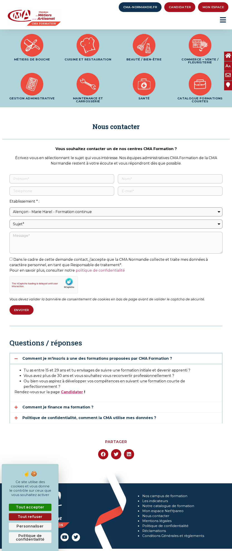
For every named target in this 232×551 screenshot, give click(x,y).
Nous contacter (155, 516)
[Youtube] (64, 537)
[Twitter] (76, 537)
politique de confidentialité (100, 270)
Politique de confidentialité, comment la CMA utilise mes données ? (89, 418)
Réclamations (154, 531)
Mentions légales (157, 521)
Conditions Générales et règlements (173, 536)
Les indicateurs (155, 501)
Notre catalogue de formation (168, 506)
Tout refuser (30, 517)
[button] (116, 358)
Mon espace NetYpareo (163, 511)
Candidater (72, 392)
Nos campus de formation (164, 496)
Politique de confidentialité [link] (30, 537)
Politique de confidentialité (165, 526)
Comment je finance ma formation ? (57, 407)
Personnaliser (30, 526)
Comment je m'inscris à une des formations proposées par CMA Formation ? (97, 358)
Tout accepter (30, 507)
